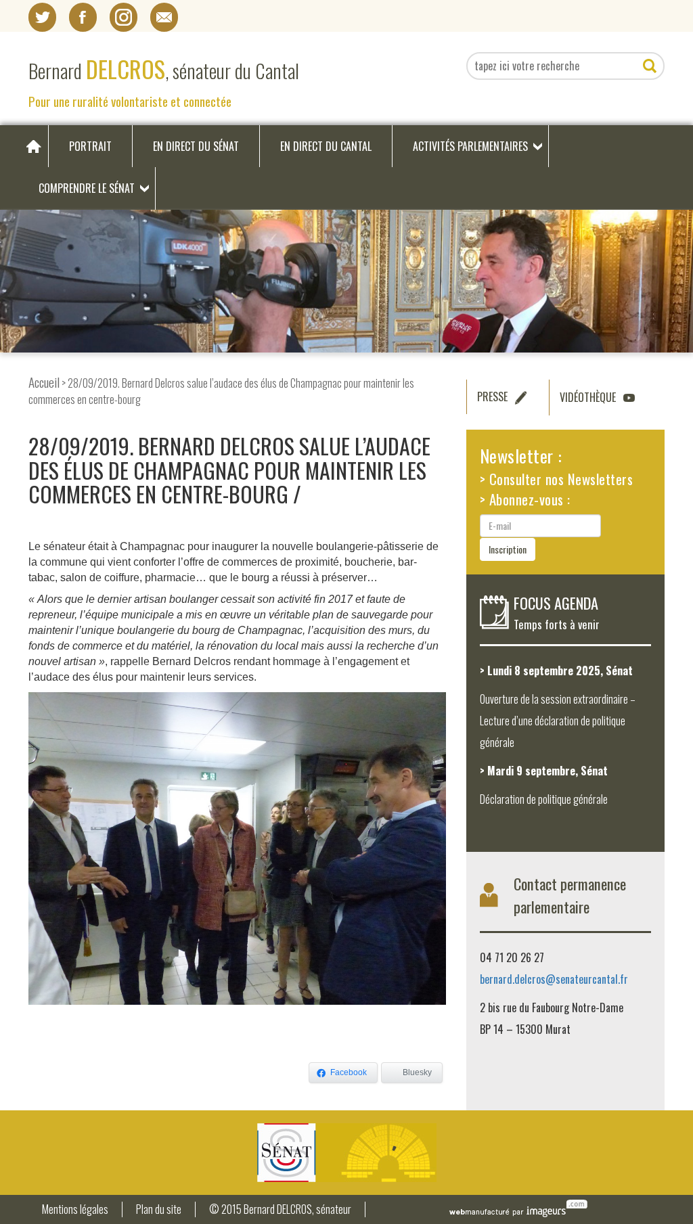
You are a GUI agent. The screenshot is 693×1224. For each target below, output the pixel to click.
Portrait (90, 146)
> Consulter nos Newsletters (556, 478)
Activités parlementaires (470, 146)
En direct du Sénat (196, 146)
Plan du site (158, 1209)
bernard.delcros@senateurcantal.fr (554, 979)
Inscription (508, 549)
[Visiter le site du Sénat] (346, 1152)
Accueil (44, 382)
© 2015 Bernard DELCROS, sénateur (280, 1209)
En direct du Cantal (326, 146)
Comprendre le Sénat (87, 188)
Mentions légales (75, 1209)
